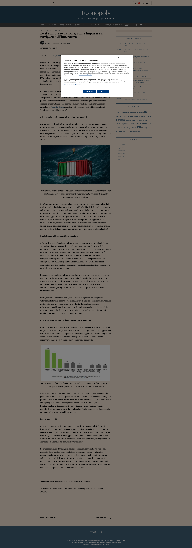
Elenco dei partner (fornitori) (72, 84)
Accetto (102, 91)
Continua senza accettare (123, 57)
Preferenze (89, 91)
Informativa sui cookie (85, 75)
